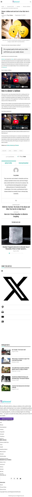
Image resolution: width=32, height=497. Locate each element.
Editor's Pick (3, 462)
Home (2, 6)
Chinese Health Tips (4, 442)
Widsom (2, 438)
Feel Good (2, 464)
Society (1, 473)
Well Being (3, 440)
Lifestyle (2, 434)
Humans (1, 469)
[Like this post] (18, 156)
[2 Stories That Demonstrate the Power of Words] (5, 388)
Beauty (1, 424)
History (1, 466)
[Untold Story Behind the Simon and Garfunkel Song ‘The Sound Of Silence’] (5, 379)
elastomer (5, 67)
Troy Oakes (10, 15)
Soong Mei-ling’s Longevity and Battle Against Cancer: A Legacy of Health (20, 368)
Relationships (3, 456)
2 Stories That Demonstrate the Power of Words (21, 386)
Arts (1, 422)
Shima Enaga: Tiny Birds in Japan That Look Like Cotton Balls (20, 359)
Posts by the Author (23, 163)
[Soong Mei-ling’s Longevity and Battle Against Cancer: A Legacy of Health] (5, 370)
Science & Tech (10, 6)
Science (18, 6)
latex (12, 59)
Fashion (1, 429)
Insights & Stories (5, 459)
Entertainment (3, 427)
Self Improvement (4, 458)
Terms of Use (3, 489)
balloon (4, 150)
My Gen (1, 471)
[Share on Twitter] (21, 156)
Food (1, 444)
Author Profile (8, 163)
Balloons (3, 59)
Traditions (2, 436)
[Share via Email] (24, 156)
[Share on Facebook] (20, 156)
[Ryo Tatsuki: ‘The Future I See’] (5, 352)
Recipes (2, 453)
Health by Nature (3, 449)
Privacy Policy (3, 487)
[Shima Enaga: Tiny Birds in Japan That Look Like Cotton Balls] (5, 361)
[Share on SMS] (2, 322)
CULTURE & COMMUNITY (6, 420)
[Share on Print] (2, 312)
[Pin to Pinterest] (23, 156)
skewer (15, 150)
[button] (2, 239)
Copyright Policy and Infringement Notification (10, 491)
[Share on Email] (2, 317)
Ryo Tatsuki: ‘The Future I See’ (19, 349)
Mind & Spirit (3, 451)
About (1, 484)
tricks (20, 150)
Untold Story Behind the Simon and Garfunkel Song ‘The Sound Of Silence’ (20, 377)
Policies (2, 482)
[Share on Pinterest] (2, 307)
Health (1, 446)
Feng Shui (2, 431)
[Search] (30, 1)
